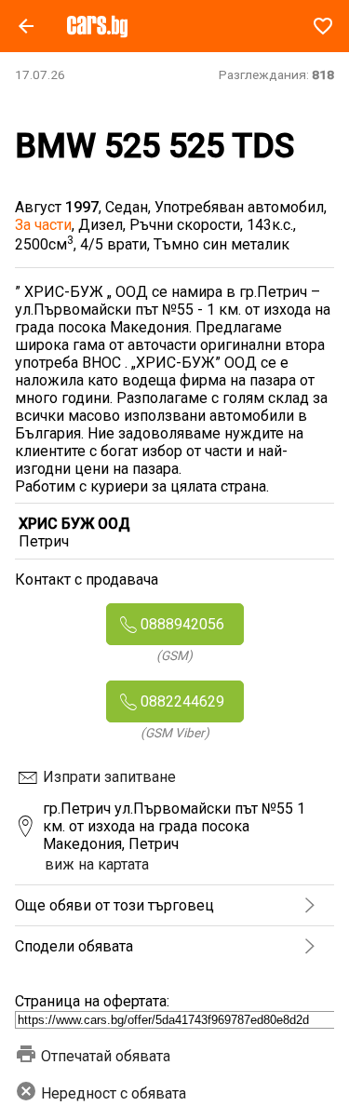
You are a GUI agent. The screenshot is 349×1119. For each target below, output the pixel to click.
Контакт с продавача (86, 579)
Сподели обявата (74, 946)
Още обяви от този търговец (114, 905)
